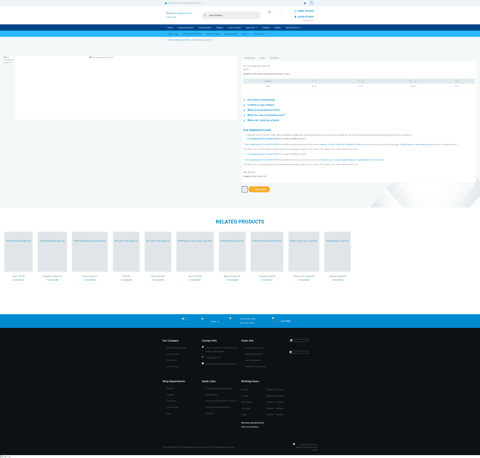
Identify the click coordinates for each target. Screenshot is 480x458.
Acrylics (357, 144)
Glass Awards (421, 144)
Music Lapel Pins (182, 40)
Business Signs (213, 33)
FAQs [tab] (262, 58)
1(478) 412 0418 (247, 319)
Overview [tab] (249, 58)
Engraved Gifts (231, 33)
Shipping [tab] (274, 58)
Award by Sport (292, 27)
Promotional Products (192, 33)
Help (244, 33)
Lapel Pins (250, 27)
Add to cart (260, 190)
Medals (277, 27)
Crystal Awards (204, 27)
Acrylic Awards (234, 27)
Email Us (215, 321)
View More (258, 33)
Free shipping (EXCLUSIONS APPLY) (264, 139)
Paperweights (363, 160)
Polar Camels (377, 160)
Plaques (219, 27)
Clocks (331, 144)
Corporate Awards (185, 27)
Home (170, 27)
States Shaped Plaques (345, 160)
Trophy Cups (173, 33)
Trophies (266, 27)
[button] (359, 100)
